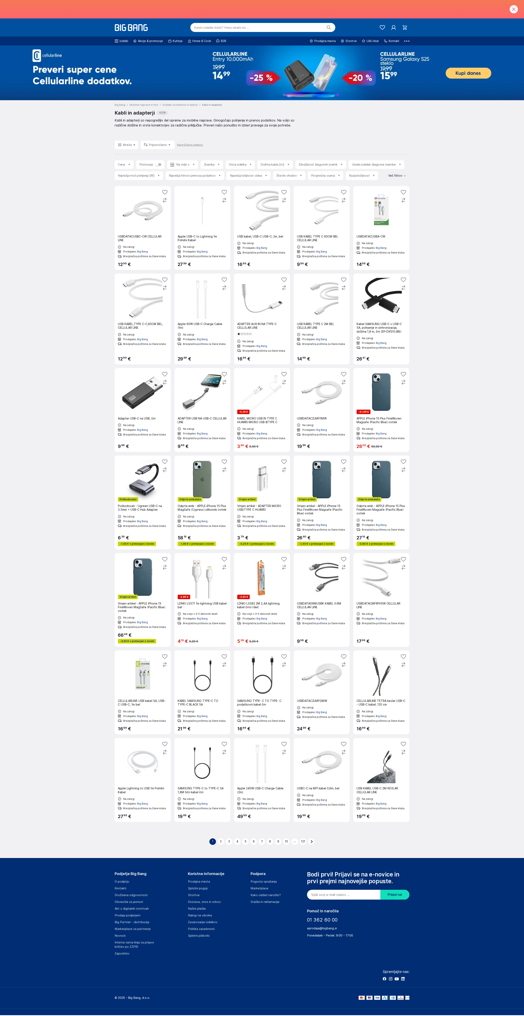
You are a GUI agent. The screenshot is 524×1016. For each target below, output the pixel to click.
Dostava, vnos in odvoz (204, 902)
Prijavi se (395, 895)
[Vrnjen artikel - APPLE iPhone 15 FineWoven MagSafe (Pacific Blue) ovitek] (143, 600)
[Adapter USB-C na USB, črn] (143, 410)
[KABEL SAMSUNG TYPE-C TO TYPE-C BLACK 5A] (202, 692)
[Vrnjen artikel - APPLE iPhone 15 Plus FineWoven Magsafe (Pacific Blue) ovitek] (322, 502)
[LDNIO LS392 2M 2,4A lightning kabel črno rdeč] (262, 600)
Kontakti (120, 888)
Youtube (397, 979)
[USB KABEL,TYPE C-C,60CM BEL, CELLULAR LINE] (143, 319)
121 (303, 841)
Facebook (384, 979)
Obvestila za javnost (129, 902)
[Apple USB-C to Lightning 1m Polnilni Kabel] (202, 228)
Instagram (390, 979)
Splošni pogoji (198, 888)
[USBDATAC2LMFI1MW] (322, 410)
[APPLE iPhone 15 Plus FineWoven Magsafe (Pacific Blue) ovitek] (381, 410)
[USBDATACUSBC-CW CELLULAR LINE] (143, 228)
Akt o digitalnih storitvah (132, 908)
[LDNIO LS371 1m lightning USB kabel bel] (202, 600)
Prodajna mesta (199, 881)
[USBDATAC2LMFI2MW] (322, 692)
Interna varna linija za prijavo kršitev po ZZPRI (134, 945)
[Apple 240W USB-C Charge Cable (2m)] (262, 780)
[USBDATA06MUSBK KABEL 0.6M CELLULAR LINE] (322, 600)
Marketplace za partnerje (133, 929)
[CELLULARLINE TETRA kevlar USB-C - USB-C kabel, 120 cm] (381, 692)
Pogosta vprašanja (264, 881)
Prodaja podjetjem (127, 915)
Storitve (194, 895)
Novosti (120, 936)
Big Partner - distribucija (132, 922)
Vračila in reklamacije (265, 902)
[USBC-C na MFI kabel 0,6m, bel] (322, 780)
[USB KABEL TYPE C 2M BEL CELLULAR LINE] (322, 319)
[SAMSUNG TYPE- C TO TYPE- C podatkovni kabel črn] (262, 692)
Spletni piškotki (199, 936)
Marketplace (259, 888)
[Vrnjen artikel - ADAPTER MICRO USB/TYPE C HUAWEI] (262, 502)
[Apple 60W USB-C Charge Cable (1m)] (202, 319)
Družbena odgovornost (131, 895)
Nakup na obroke (200, 915)
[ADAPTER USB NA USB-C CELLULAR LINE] (202, 410)
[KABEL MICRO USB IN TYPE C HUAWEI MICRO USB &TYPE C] (262, 410)
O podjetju (122, 881)
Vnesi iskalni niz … (221, 28)
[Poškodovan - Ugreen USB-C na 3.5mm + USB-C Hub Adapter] (143, 502)
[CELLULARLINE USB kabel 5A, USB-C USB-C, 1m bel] (143, 692)
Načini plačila (197, 908)
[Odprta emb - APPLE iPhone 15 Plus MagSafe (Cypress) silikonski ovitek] (202, 502)
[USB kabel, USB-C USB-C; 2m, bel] (262, 228)
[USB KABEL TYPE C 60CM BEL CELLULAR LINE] (322, 228)
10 (286, 841)
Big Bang (142, 251)
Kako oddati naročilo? (266, 895)
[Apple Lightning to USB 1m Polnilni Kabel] (143, 780)
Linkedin (403, 979)
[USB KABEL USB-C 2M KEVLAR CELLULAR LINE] (381, 780)
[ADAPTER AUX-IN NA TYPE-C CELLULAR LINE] (262, 319)
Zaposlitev (122, 953)
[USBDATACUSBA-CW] (381, 228)
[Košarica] (404, 27)
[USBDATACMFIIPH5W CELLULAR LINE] (381, 600)
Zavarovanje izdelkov (202, 922)
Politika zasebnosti (201, 929)
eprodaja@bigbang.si (322, 928)
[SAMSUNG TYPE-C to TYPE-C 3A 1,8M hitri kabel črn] (202, 780)
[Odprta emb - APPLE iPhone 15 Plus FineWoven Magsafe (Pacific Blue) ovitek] (381, 502)
